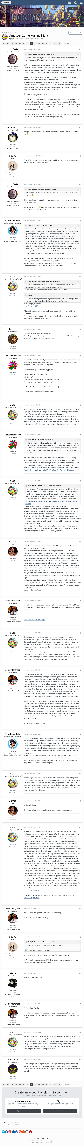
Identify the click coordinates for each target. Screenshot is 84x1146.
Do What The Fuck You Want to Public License (59, 470)
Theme (36, 1138)
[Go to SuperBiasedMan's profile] (13, 230)
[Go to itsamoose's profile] (13, 1069)
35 (39, 43)
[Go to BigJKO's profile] (13, 166)
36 (43, 43)
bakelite (13, 973)
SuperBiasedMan (13, 220)
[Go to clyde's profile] (5, 37)
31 (23, 43)
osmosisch (12, 127)
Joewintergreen (12, 600)
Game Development (36, 38)
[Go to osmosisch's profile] (13, 137)
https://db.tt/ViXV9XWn (32, 890)
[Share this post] (80, 49)
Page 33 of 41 (67, 43)
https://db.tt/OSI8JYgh (31, 306)
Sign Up (72, 8)
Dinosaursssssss (13, 355)
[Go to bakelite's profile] (13, 983)
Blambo (12, 541)
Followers (73, 33)
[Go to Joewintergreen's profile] (13, 610)
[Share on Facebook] (6, 1131)
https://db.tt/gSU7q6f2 (31, 898)
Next (55, 43)
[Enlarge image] (28, 134)
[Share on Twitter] (3, 1131)
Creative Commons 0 (31, 470)
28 (12, 43)
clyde (13, 38)
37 (46, 43)
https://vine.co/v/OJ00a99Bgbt (34, 620)
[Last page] (59, 43)
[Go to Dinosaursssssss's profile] (13, 365)
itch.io (64, 82)
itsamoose (13, 1059)
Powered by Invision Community (42, 1143)
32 (27, 43)
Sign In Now (60, 1111)
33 (31, 43)
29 (16, 43)
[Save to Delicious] (16, 1131)
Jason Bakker (12, 49)
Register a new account (24, 1111)
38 (50, 43)
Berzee (12, 329)
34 (35, 43)
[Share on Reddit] (20, 1131)
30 (20, 43)
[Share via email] (26, 1131)
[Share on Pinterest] (30, 1131)
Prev (7, 43)
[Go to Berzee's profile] (13, 339)
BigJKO (12, 156)
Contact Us (46, 1138)
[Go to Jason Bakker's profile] (13, 59)
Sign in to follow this (9, 32)
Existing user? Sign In (58, 8)
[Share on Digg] (13, 1131)
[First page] (3, 43)
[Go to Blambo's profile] (13, 551)
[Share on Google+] (9, 1131)
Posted (32, 49)
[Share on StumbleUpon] (23, 1131)
